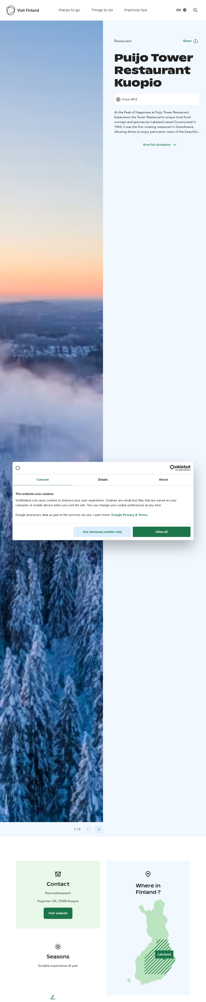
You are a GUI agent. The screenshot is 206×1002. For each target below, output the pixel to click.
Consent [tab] (43, 479)
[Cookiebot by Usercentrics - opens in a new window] (173, 468)
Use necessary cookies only (102, 531)
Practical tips (135, 10)
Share (187, 41)
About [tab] (163, 479)
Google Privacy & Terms (129, 515)
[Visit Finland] (22, 10)
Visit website (58, 913)
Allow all (162, 531)
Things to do (102, 10)
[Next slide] (99, 829)
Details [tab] (103, 479)
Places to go (69, 10)
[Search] (196, 10)
